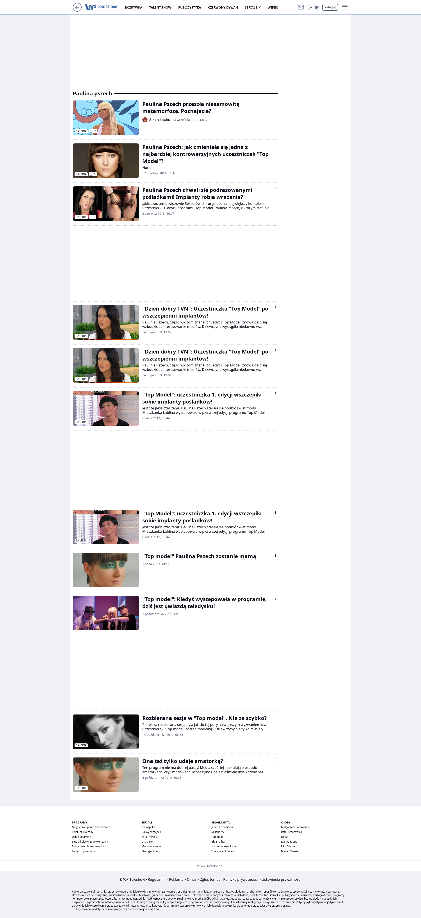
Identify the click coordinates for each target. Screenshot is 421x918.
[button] (313, 7)
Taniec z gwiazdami (84, 851)
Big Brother (218, 841)
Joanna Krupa (289, 841)
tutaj (156, 909)
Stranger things (151, 851)
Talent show (160, 7)
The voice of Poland (223, 851)
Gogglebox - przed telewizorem (91, 827)
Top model (217, 837)
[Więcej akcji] (275, 103)
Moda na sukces (151, 846)
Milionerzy (217, 832)
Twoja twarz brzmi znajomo (88, 846)
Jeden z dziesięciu (222, 827)
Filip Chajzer (288, 846)
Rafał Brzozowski (291, 832)
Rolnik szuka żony (82, 832)
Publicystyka (189, 7)
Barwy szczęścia (152, 832)
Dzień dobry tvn (81, 837)
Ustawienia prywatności (280, 879)
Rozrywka (133, 7)
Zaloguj (330, 7)
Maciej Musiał (289, 851)
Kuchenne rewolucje (223, 846)
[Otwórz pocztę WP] (300, 7)
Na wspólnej (149, 827)
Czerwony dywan (223, 7)
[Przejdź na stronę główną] (77, 10)
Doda (284, 837)
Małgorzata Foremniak (295, 827)
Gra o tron (148, 841)
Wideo (273, 7)
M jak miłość (149, 837)
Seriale (251, 7)
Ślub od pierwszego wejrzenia (90, 841)
